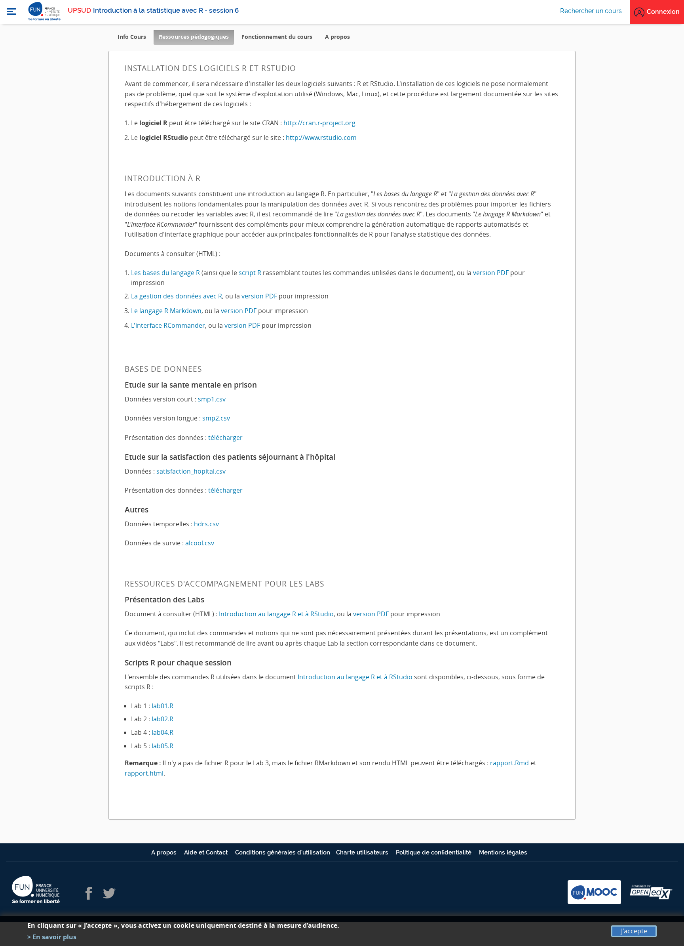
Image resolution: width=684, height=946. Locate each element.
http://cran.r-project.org (319, 122)
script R (250, 272)
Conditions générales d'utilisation (282, 852)
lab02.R (162, 719)
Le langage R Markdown (166, 310)
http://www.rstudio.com (321, 137)
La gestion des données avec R (176, 296)
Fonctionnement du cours (276, 36)
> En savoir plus (51, 937)
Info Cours (132, 36)
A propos (337, 36)
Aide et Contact (206, 852)
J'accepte (634, 931)
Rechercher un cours (591, 11)
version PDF (491, 272)
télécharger (225, 437)
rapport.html (144, 773)
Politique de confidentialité (434, 852)
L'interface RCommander (168, 325)
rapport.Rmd (509, 763)
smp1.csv (212, 399)
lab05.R (162, 746)
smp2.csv (216, 418)
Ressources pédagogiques (196, 38)
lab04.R (162, 732)
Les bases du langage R (165, 272)
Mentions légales (503, 852)
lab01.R (162, 705)
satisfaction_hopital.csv (191, 471)
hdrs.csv (206, 524)
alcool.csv (199, 543)
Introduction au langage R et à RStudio (276, 614)
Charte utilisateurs (363, 852)
